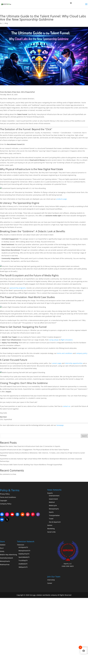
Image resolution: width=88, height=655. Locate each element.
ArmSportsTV (23, 547)
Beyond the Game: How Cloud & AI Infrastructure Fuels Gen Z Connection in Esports (30, 446)
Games (49, 525)
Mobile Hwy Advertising (8, 555)
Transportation (54, 515)
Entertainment (54, 496)
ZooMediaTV (23, 564)
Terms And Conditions (8, 497)
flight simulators (67, 340)
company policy (81, 353)
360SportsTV (23, 567)
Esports (50, 493)
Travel (51, 519)
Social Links (51, 532)
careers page (56, 363)
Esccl (2, 548)
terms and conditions (64, 353)
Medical (52, 502)
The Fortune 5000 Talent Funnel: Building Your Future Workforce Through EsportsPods (31, 465)
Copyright (3, 501)
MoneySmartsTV (24, 551)
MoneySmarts (54, 509)
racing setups (54, 340)
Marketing (51, 529)
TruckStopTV (23, 560)
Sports (51, 512)
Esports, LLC (68, 564)
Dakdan (2, 545)
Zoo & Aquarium (55, 522)
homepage (60, 425)
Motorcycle (53, 505)
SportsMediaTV (24, 557)
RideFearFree (4, 565)
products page (61, 199)
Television (20, 545)
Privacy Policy (5, 494)
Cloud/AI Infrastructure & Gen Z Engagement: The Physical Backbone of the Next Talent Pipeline (34, 450)
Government (53, 499)
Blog (6, 23)
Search (84, 436)
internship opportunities (74, 363)
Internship (51, 580)
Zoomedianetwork (6, 558)
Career (49, 583)
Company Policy (5, 504)
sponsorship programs (17, 288)
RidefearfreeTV (24, 554)
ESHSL (2, 551)
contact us (66, 406)
